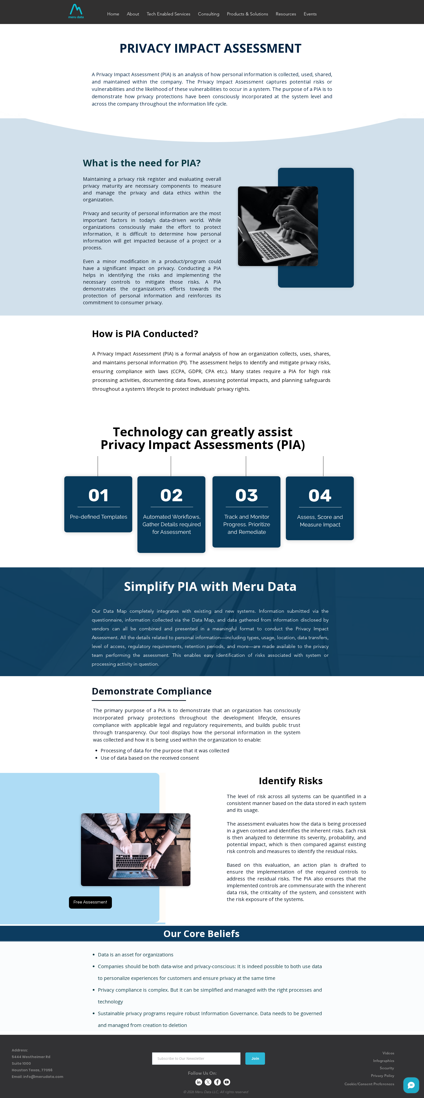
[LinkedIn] (198, 1082)
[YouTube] (226, 1082)
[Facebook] (217, 1082)
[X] (208, 1082)
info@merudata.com (43, 1076)
